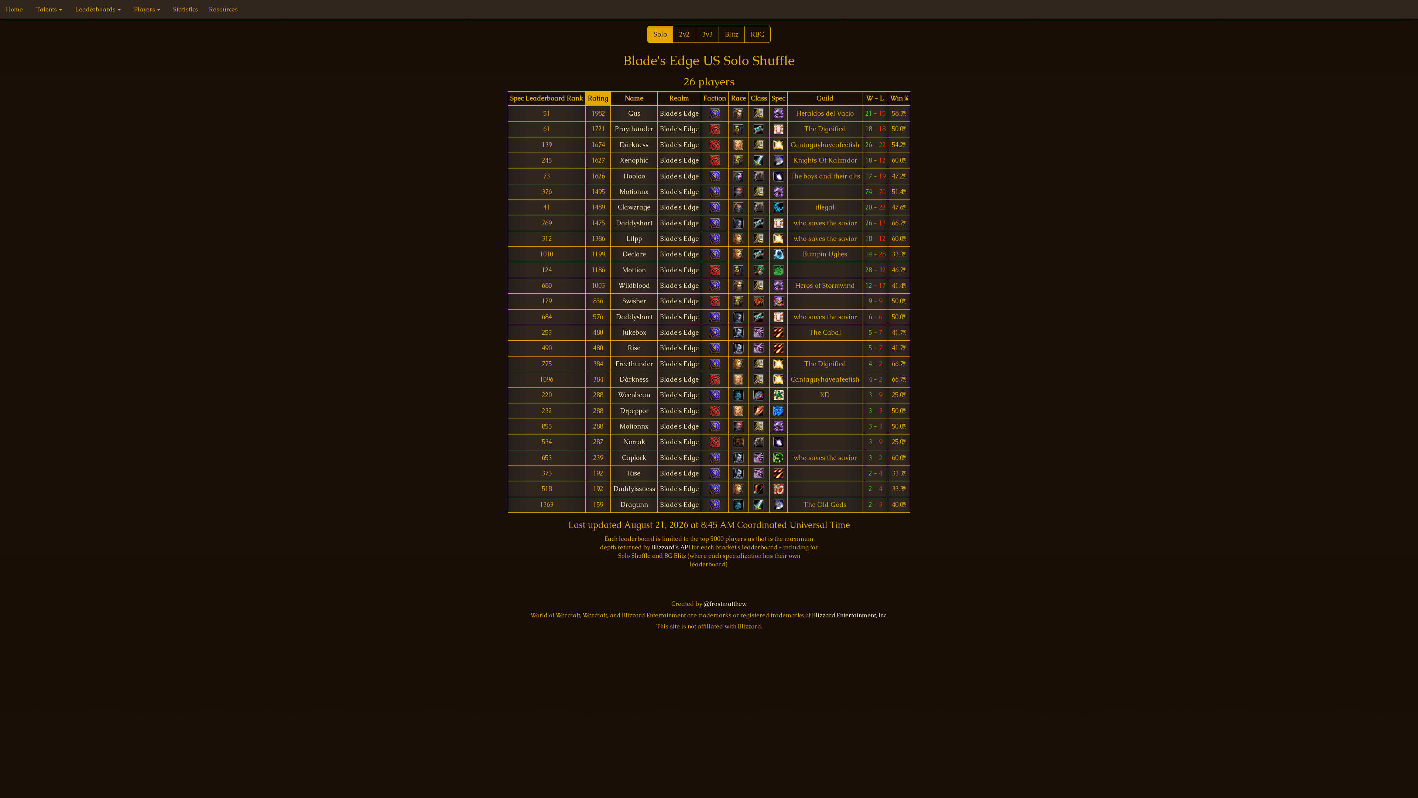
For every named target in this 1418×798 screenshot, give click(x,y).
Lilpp (634, 239)
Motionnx (634, 192)
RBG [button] (757, 34)
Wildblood (634, 286)
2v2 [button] (684, 34)
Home (14, 9)
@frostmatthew (725, 604)
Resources (223, 9)
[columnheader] (546, 98)
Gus (634, 113)
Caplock (634, 458)
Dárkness (634, 145)
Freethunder (634, 364)
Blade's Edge (679, 113)
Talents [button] (47, 9)
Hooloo (634, 176)
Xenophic (634, 160)
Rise (634, 348)
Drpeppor (634, 411)
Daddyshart (634, 223)
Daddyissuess (634, 489)
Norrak (634, 442)
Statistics (185, 9)
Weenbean (634, 395)
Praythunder (634, 129)
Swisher (634, 301)
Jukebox (634, 332)
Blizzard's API (670, 547)
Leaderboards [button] (96, 9)
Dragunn (634, 505)
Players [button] (145, 9)
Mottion (634, 270)
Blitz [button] (732, 34)
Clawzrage (634, 207)
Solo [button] (660, 34)
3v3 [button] (707, 34)
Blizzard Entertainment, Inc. (849, 615)
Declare (634, 254)
